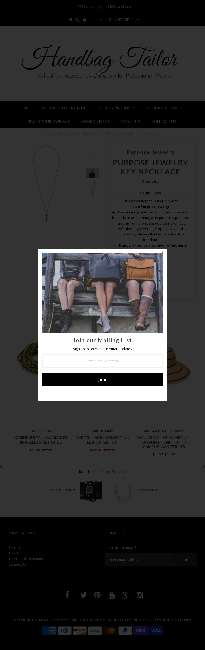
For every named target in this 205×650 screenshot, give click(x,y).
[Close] (163, 253)
